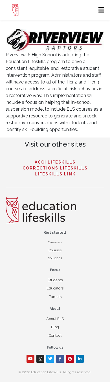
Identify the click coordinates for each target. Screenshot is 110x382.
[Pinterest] (70, 359)
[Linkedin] (80, 359)
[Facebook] (60, 359)
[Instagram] (40, 359)
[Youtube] (30, 359)
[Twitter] (50, 359)
